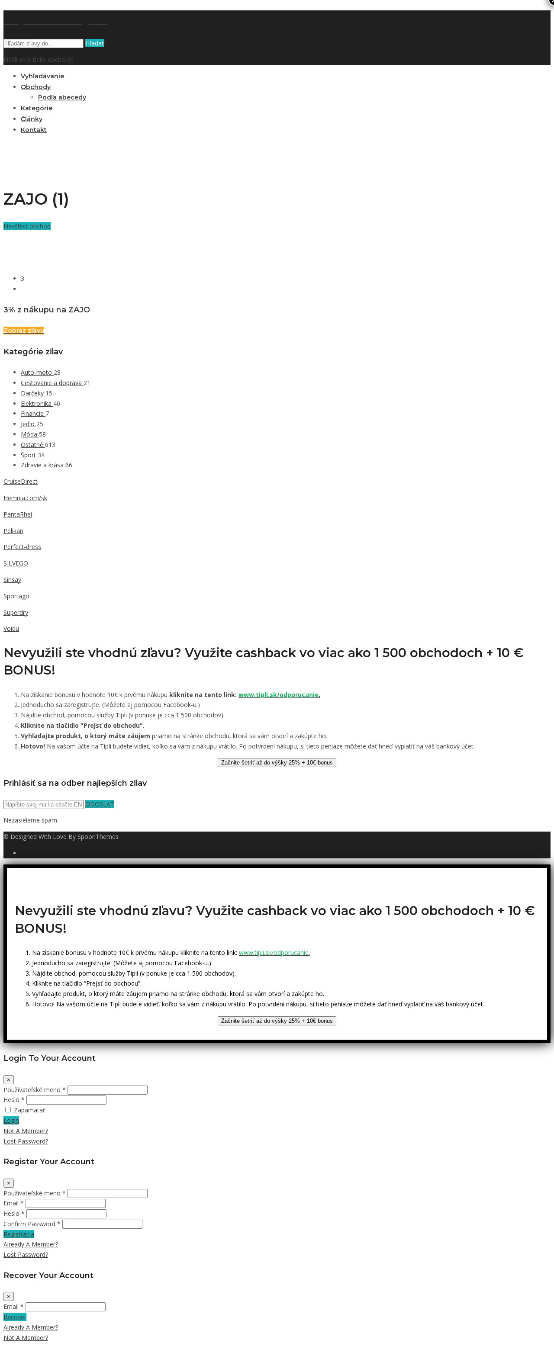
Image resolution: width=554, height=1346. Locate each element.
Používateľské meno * (34, 1090)
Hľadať (94, 43)
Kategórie (36, 108)
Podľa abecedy (62, 97)
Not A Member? (25, 1131)
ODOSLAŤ (99, 804)
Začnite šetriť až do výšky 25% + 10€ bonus (277, 762)
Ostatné (33, 444)
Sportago (16, 596)
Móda (30, 434)
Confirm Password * (32, 1224)
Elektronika (37, 403)
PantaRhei (17, 514)
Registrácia (18, 1234)
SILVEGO (15, 563)
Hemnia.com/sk (25, 498)
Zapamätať (29, 1110)
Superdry (15, 612)
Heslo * (14, 1099)
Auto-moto (37, 372)
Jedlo (28, 424)
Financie (33, 413)
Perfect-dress (22, 547)
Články (31, 119)
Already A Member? (30, 1244)
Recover (14, 1317)
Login (11, 1120)
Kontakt (34, 130)
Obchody (36, 87)
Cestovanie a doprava (52, 383)
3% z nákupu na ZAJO (46, 309)
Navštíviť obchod (27, 226)
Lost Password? (25, 1141)
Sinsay (12, 579)
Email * (13, 1203)
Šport (29, 455)
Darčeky (33, 393)
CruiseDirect (20, 481)
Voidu (11, 628)
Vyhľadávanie (42, 76)
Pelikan (13, 531)
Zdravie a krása (43, 465)
